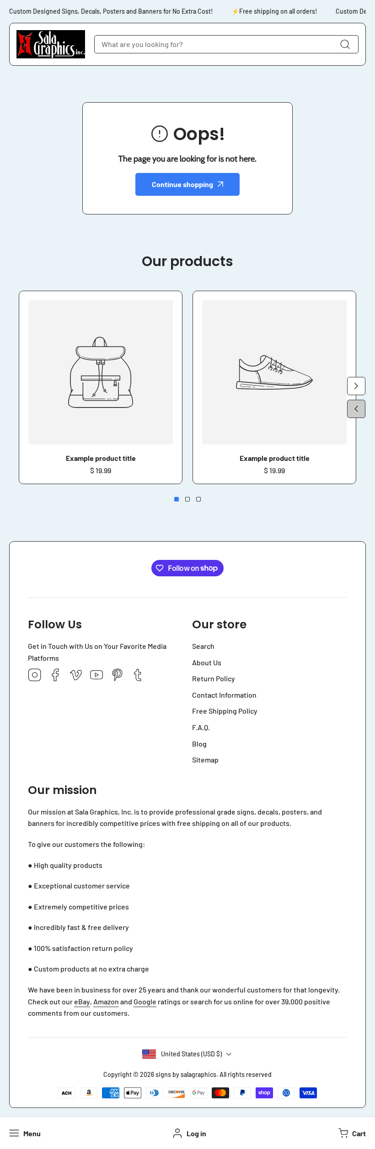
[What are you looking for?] (345, 44)
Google (145, 1001)
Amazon (106, 1001)
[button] (351, 1133)
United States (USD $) (191, 1054)
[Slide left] (356, 409)
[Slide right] (356, 386)
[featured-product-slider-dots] (176, 499)
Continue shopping (182, 184)
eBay (82, 1001)
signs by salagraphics (185, 1074)
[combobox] (226, 44)
